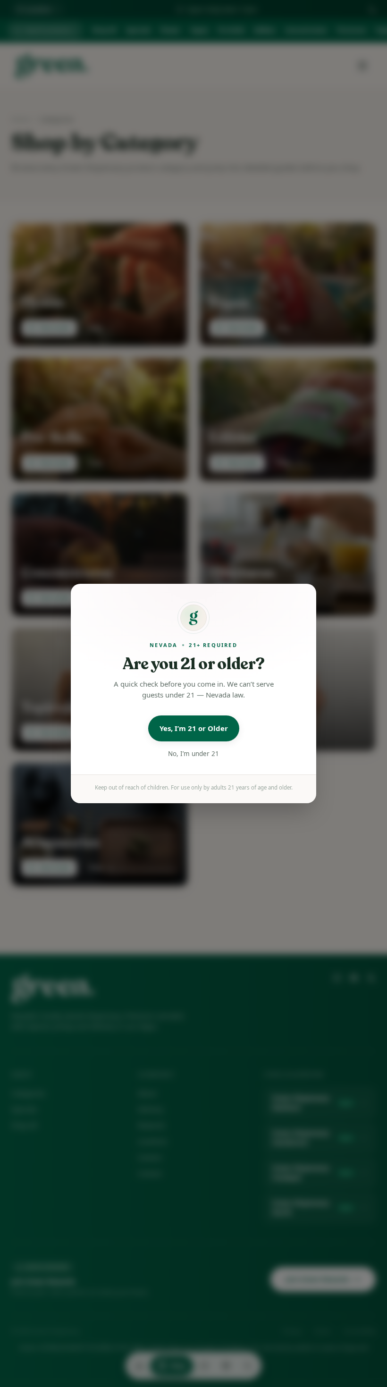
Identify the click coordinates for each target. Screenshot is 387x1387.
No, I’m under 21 (193, 753)
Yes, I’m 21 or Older (194, 728)
